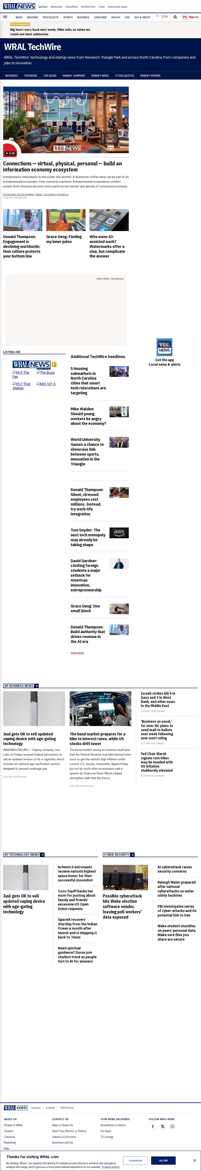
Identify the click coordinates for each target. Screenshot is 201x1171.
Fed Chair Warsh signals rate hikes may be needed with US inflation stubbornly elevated (157, 762)
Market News (100, 75)
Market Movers (150, 75)
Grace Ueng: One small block (85, 608)
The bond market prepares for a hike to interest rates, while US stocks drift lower (97, 738)
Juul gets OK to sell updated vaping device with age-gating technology (29, 738)
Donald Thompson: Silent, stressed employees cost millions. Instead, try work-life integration (87, 502)
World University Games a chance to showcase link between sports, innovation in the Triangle (87, 451)
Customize (135, 1160)
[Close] (194, 1160)
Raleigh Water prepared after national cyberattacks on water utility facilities (177, 889)
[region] (100, 1161)
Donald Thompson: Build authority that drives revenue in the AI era (88, 634)
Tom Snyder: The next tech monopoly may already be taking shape (88, 537)
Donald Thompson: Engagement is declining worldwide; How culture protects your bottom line (21, 246)
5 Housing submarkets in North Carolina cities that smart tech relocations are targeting (88, 380)
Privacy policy (111, 1167)
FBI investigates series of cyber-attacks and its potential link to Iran (177, 910)
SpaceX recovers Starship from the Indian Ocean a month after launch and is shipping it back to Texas (77, 928)
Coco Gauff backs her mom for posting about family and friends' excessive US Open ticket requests (76, 900)
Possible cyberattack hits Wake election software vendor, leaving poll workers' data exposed (122, 906)
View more (77, 653)
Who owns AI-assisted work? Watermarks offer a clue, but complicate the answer (107, 246)
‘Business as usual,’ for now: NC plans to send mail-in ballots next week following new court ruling (157, 729)
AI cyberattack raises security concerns (175, 869)
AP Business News (18, 686)
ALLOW (163, 1160)
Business (11, 75)
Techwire (30, 75)
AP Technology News (21, 854)
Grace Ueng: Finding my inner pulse (64, 239)
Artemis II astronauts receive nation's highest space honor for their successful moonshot (77, 873)
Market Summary (74, 75)
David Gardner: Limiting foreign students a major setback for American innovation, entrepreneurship (86, 575)
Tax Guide (50, 75)
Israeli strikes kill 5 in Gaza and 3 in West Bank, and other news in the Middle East (158, 699)
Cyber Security (116, 854)
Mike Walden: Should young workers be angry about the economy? (88, 416)
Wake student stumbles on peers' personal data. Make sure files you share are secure (177, 932)
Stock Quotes (124, 75)
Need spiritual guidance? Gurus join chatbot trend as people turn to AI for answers (77, 954)
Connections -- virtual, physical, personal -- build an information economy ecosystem (62, 166)
